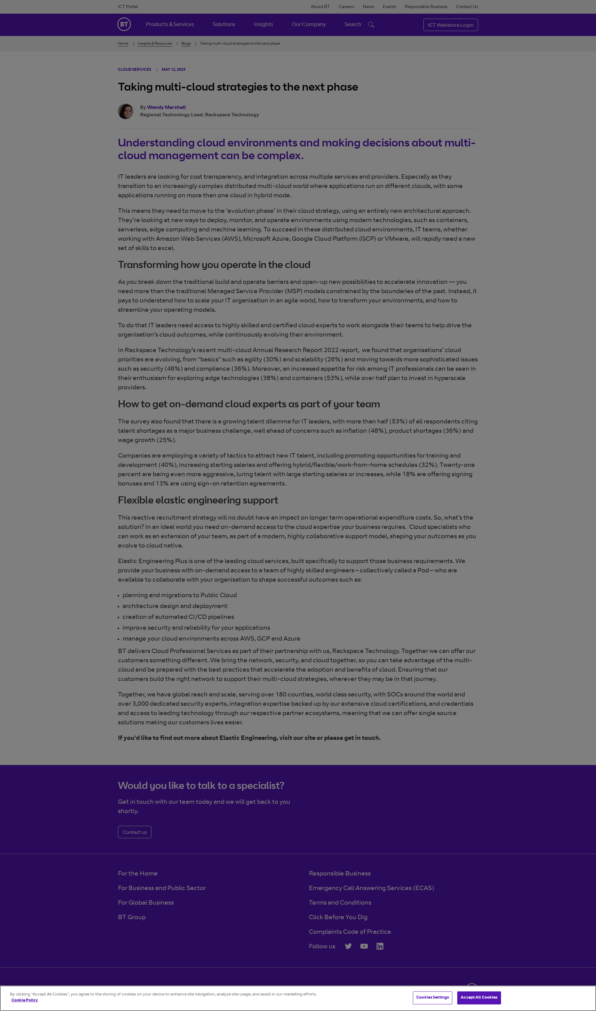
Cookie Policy (24, 1001)
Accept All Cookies (479, 998)
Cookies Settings (432, 998)
